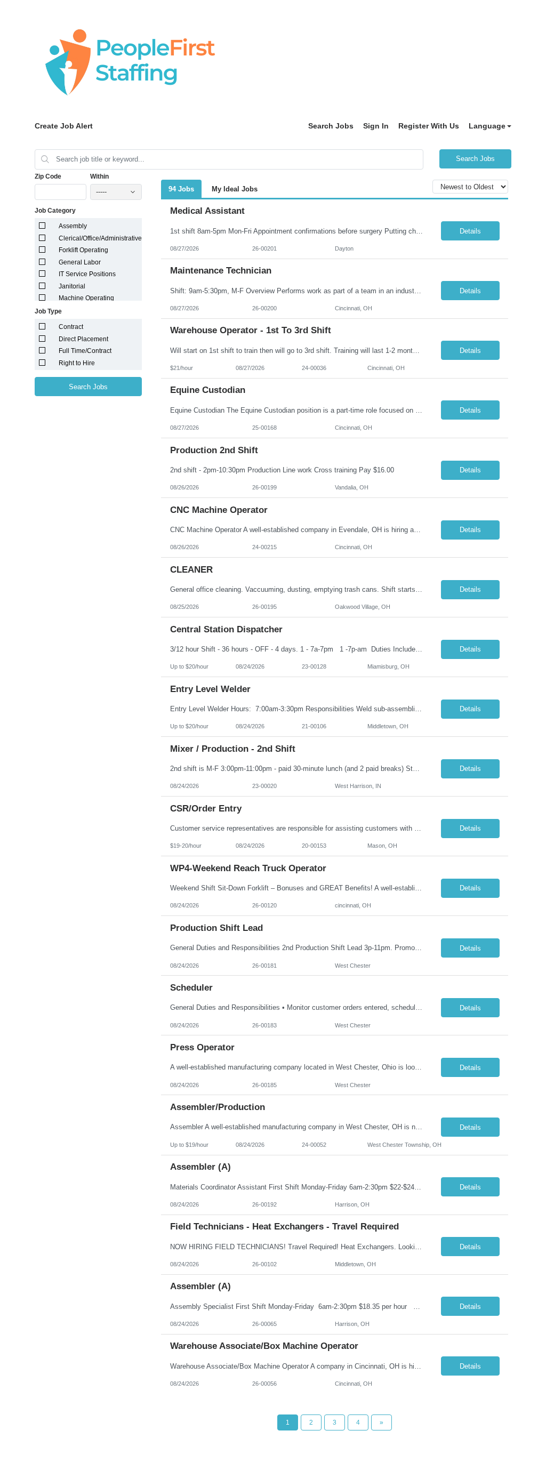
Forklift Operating (83, 250)
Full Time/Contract (85, 351)
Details (470, 231)
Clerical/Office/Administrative (100, 238)
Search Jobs (331, 126)
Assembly (73, 226)
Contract (71, 327)
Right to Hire (77, 363)
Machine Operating (86, 298)
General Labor (80, 262)
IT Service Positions (87, 274)
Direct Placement (83, 339)
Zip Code (48, 176)
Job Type (48, 311)
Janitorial (72, 286)
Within (99, 176)
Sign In (376, 126)
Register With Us (428, 126)
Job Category (55, 210)
